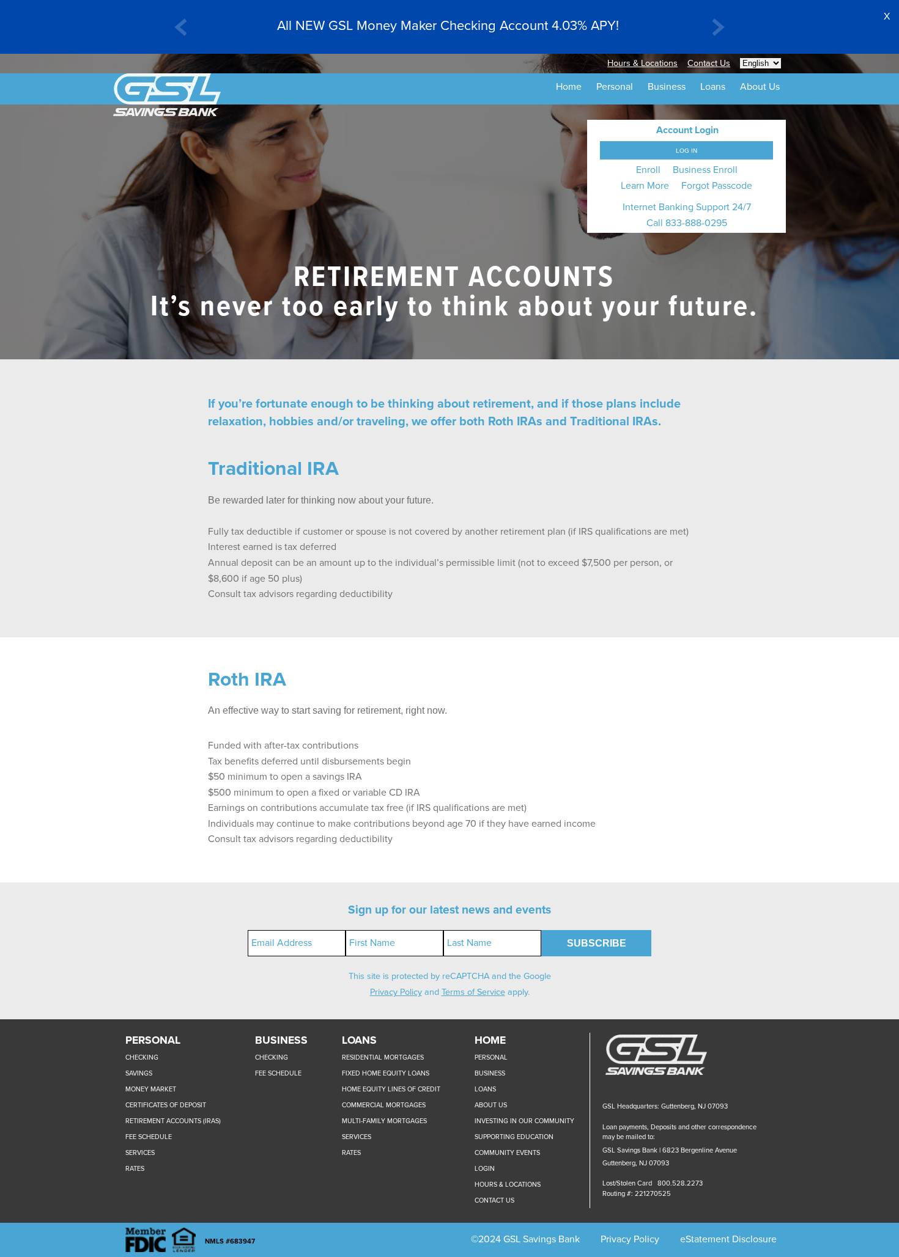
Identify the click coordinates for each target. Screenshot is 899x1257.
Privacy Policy (396, 992)
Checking (141, 1057)
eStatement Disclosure (728, 1239)
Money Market (150, 1089)
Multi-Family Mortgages (384, 1121)
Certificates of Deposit (165, 1105)
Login (485, 1169)
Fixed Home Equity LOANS (385, 1073)
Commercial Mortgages (384, 1105)
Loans (485, 1089)
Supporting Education (514, 1137)
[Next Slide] (718, 30)
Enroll (648, 170)
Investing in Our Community (524, 1121)
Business (490, 1073)
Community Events (507, 1153)
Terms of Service (473, 992)
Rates (134, 1169)
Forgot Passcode (716, 186)
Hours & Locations (642, 63)
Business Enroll (705, 170)
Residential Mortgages (383, 1057)
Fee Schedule (148, 1137)
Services (140, 1153)
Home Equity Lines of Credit (391, 1089)
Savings (138, 1073)
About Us (491, 1105)
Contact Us (708, 63)
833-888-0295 (696, 223)
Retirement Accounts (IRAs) (173, 1121)
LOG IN (686, 150)
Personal (491, 1057)
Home (569, 87)
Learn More (645, 186)
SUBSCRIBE (596, 943)
